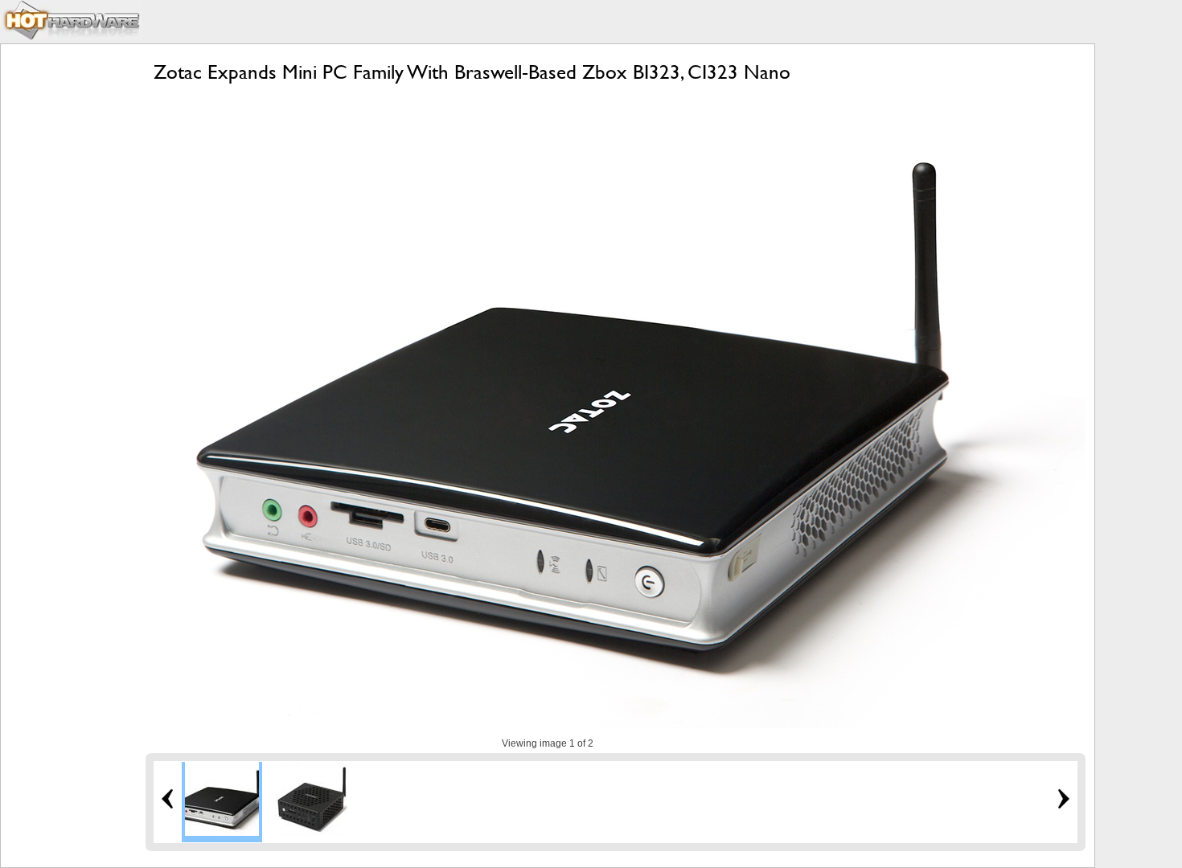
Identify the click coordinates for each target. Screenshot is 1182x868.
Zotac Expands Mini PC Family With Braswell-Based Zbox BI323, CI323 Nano (472, 72)
